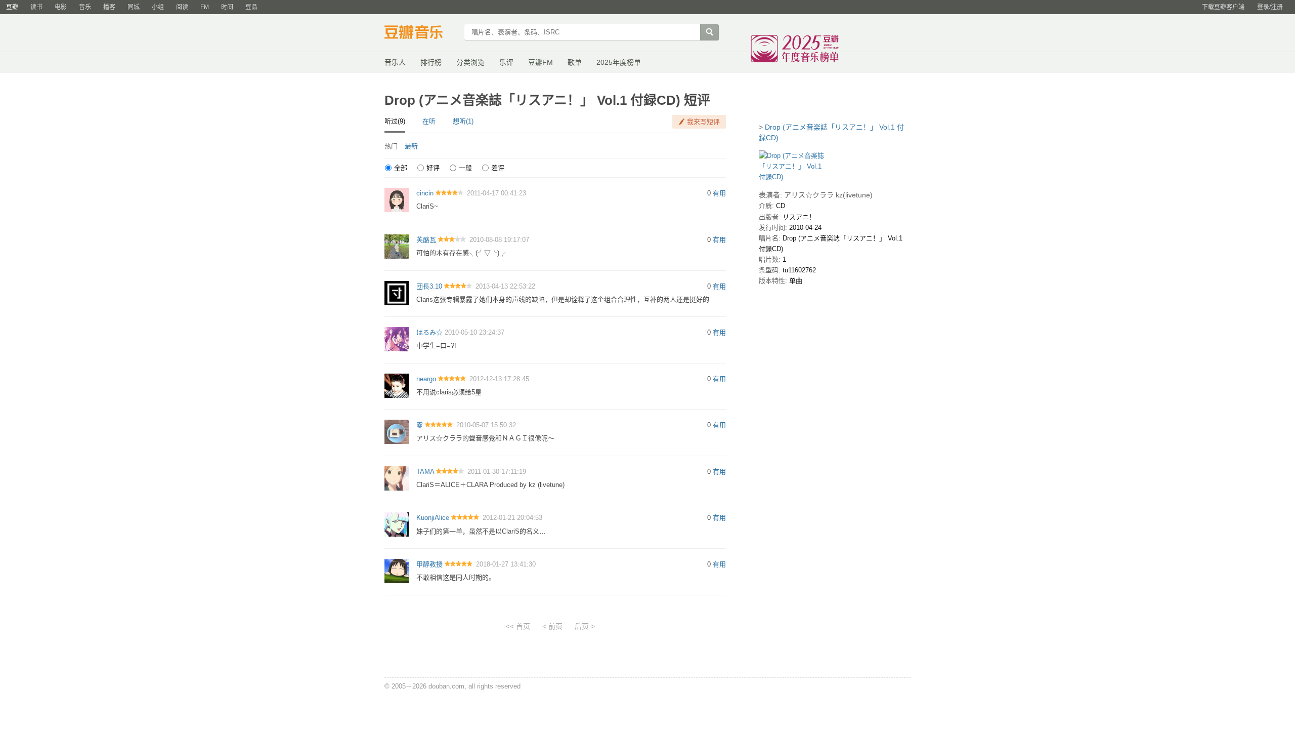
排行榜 (431, 62)
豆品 (251, 7)
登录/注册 (1270, 7)
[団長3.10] (396, 292)
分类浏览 (470, 62)
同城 (133, 7)
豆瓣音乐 (421, 33)
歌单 (575, 62)
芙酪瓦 (426, 240)
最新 (411, 146)
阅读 (182, 7)
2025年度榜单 (618, 62)
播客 (109, 7)
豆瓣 (12, 7)
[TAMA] (396, 477)
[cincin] (396, 200)
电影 (61, 7)
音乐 (85, 7)
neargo (426, 379)
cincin (425, 193)
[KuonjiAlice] (396, 524)
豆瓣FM (540, 62)
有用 (719, 193)
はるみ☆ (429, 332)
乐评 (506, 62)
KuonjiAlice (432, 517)
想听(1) (463, 121)
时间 (227, 7)
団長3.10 (429, 286)
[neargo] (396, 385)
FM (204, 7)
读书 (36, 7)
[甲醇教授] (396, 571)
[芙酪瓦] (396, 246)
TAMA (425, 471)
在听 (429, 121)
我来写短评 (703, 122)
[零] (396, 431)
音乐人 (395, 62)
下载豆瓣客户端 (1223, 7)
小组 (158, 7)
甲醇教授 (429, 564)
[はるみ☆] (396, 339)
